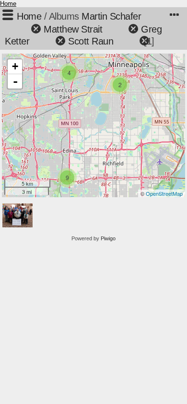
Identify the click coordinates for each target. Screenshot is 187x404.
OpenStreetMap (164, 193)
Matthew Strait (73, 29)
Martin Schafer (111, 16)
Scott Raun (90, 41)
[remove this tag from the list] (19, 29)
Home (8, 3)
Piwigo (108, 238)
